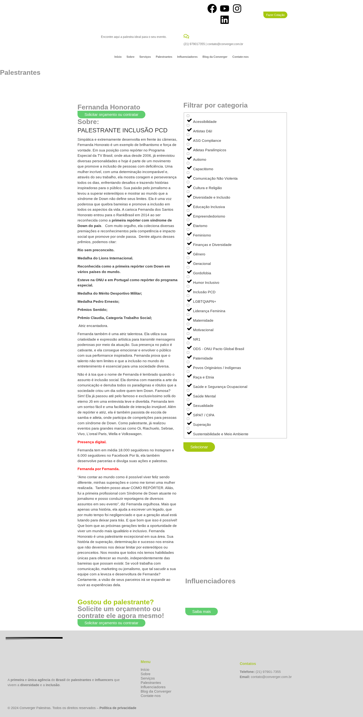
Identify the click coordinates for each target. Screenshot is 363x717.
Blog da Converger (214, 56)
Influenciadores (187, 56)
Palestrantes (164, 56)
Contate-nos (240, 56)
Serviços (145, 56)
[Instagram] (237, 8)
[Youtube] (224, 8)
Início (118, 56)
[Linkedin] (224, 19)
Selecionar (199, 447)
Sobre (130, 56)
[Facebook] (212, 8)
